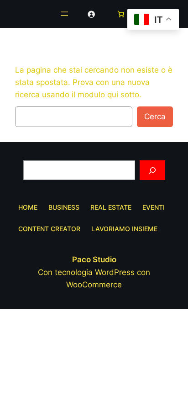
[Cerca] (152, 170)
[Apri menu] (64, 13)
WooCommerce (94, 284)
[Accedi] (91, 13)
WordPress (115, 272)
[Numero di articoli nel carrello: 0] (121, 13)
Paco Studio (94, 259)
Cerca (155, 116)
